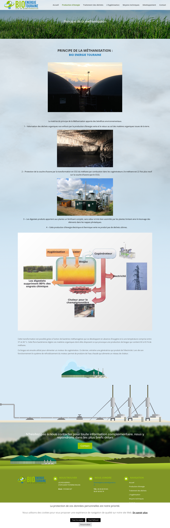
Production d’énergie (71, 5)
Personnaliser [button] (85, 524)
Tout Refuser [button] (93, 520)
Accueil (56, 5)
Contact (162, 5)
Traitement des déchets (93, 5)
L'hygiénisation (134, 494)
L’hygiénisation (113, 5)
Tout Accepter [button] (78, 520)
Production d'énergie (137, 486)
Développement (149, 5)
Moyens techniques (131, 5)
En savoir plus (140, 512)
